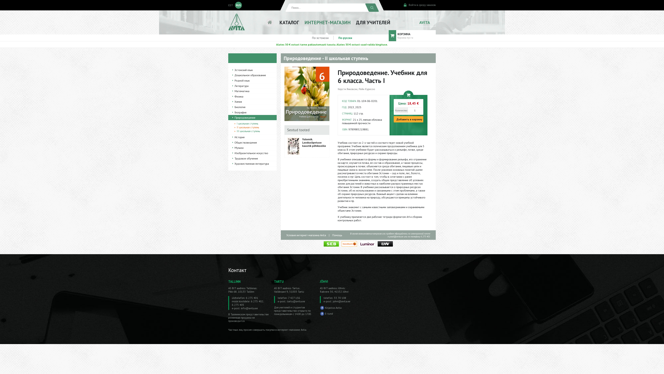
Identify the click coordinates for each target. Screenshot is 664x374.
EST (230, 5)
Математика (241, 91)
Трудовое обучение (246, 158)
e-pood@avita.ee (395, 236)
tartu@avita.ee (296, 301)
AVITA (424, 22)
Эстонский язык (243, 70)
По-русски (345, 38)
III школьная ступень (248, 131)
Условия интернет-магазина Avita (306, 235)
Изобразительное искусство (251, 153)
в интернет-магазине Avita (290, 329)
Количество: (401, 110)
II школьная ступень (248, 127)
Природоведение (244, 117)
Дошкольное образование (250, 75)
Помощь (337, 235)
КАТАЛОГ (289, 22)
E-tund (329, 313)
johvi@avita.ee (341, 301)
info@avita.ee (249, 308)
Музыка (238, 147)
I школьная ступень (247, 123)
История (239, 137)
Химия (238, 101)
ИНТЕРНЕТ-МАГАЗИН (328, 22)
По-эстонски (320, 38)
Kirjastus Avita (333, 307)
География (240, 112)
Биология (239, 107)
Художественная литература (251, 163)
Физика (238, 96)
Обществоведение (245, 142)
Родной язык (242, 80)
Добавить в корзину (409, 119)
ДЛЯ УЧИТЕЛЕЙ (373, 22)
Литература (241, 86)
